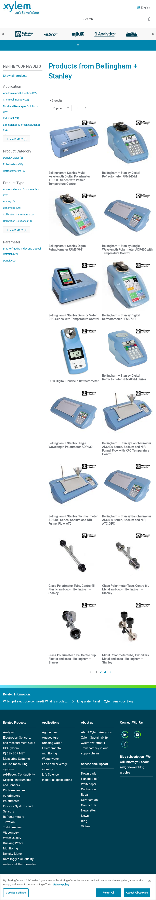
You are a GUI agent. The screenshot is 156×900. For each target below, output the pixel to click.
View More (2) (18, 138)
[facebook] (125, 744)
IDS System (11, 748)
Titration (9, 822)
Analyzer (9, 732)
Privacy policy (61, 884)
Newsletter (88, 810)
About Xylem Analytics (96, 732)
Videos (86, 826)
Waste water (50, 759)
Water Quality (12, 838)
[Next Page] (110, 672)
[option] (24, 34)
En (145, 7)
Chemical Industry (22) (16, 99)
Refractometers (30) (14, 170)
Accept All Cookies (137, 892)
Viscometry (11, 832)
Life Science (50, 774)
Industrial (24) (11, 118)
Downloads (88, 773)
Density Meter (12, 854)
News (85, 816)
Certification (89, 800)
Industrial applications (57, 780)
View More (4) (18, 229)
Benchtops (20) (12, 207)
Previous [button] (3, 34)
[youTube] (138, 734)
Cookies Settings (16, 892)
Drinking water (52, 743)
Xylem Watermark (93, 743)
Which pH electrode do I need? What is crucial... (35, 701)
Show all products (15, 76)
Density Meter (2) (13, 157)
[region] (78, 887)
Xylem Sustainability (94, 737)
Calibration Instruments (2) (18, 214)
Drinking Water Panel (86, 701)
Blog (84, 821)
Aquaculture (50, 737)
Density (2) (9, 260)
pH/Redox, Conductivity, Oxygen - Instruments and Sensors (19, 780)
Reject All (108, 892)
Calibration (88, 789)
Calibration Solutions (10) (17, 221)
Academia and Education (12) (20, 93)
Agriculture (49, 732)
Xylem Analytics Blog (118, 701)
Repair (85, 794)
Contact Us (88, 805)
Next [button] (153, 34)
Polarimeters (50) (13, 164)
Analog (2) (9, 201)
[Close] (149, 880)
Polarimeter (11, 801)
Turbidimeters (12, 827)
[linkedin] (125, 734)
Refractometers (13, 817)
